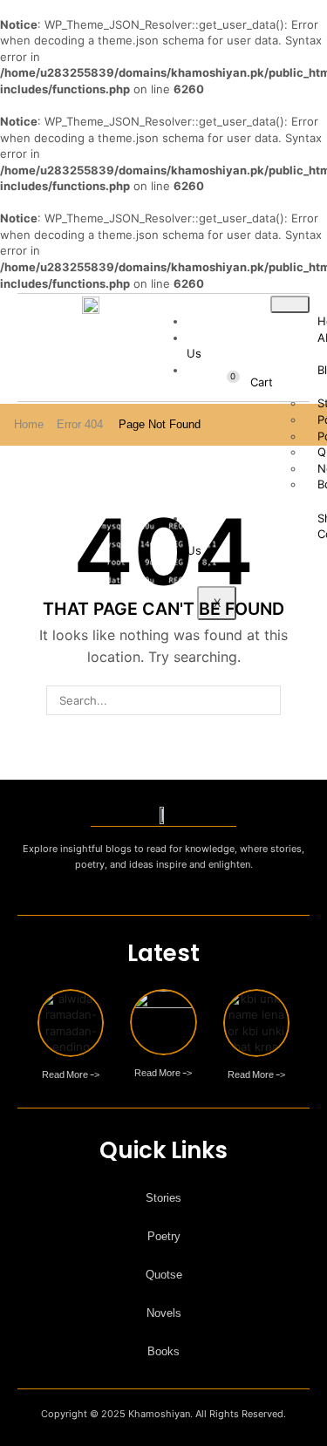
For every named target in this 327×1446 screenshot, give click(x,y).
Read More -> (70, 1072)
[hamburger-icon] (290, 304)
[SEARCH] (266, 700)
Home (29, 424)
